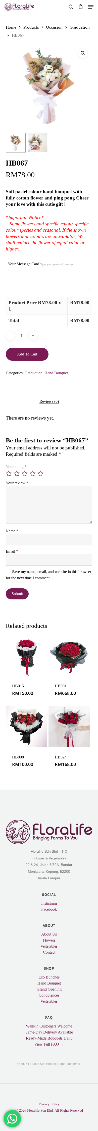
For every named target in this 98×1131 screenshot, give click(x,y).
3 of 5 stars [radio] (25, 474)
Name (12, 531)
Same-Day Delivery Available (49, 1032)
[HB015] (26, 656)
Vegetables (49, 946)
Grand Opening (49, 989)
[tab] (49, 401)
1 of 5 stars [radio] (9, 474)
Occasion (54, 27)
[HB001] (69, 656)
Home (11, 27)
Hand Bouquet (56, 373)
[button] (90, 6)
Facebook (49, 909)
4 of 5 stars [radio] (33, 474)
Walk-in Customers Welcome (49, 1026)
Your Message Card (40, 264)
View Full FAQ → (49, 1044)
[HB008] (26, 726)
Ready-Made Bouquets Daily (49, 1038)
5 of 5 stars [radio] (40, 474)
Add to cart (27, 354)
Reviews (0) (49, 401)
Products (31, 27)
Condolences (49, 995)
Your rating (16, 467)
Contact (49, 952)
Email (12, 551)
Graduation (80, 27)
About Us (49, 934)
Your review (17, 483)
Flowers (49, 940)
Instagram (49, 903)
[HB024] (69, 726)
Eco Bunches (49, 977)
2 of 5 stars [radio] (17, 474)
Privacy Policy (49, 1104)
